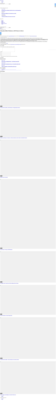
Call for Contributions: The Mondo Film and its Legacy (9, 66)
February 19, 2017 (3, 62)
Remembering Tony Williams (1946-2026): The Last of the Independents (11, 10)
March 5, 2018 (3, 65)
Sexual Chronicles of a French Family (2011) (6, 315)
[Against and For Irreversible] (28, 158)
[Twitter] (28, 33)
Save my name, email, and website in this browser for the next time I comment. (9, 56)
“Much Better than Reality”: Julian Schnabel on (9, 359)
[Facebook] (28, 32)
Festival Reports (3, 22)
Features (2, 20)
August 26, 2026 (3, 11)
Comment (1, 51)
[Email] (28, 34)
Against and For (4, 177)
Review (2, 21)
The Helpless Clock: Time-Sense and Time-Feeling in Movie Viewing (9, 283)
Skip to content (1, 0)
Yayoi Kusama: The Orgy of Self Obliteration (6, 249)
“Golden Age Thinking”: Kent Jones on (8, 16)
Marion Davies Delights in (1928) (9, 13)
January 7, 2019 (3, 60)
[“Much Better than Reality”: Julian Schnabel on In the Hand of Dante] (28, 338)
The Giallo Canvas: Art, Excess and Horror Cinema (15, 44)
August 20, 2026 (3, 14)
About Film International (4, 23)
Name (1, 52)
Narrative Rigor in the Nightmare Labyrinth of (8, 394)
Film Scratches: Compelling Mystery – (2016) (10, 61)
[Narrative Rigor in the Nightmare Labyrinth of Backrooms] (28, 377)
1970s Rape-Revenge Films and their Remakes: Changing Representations (10, 107)
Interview (1, 136)
